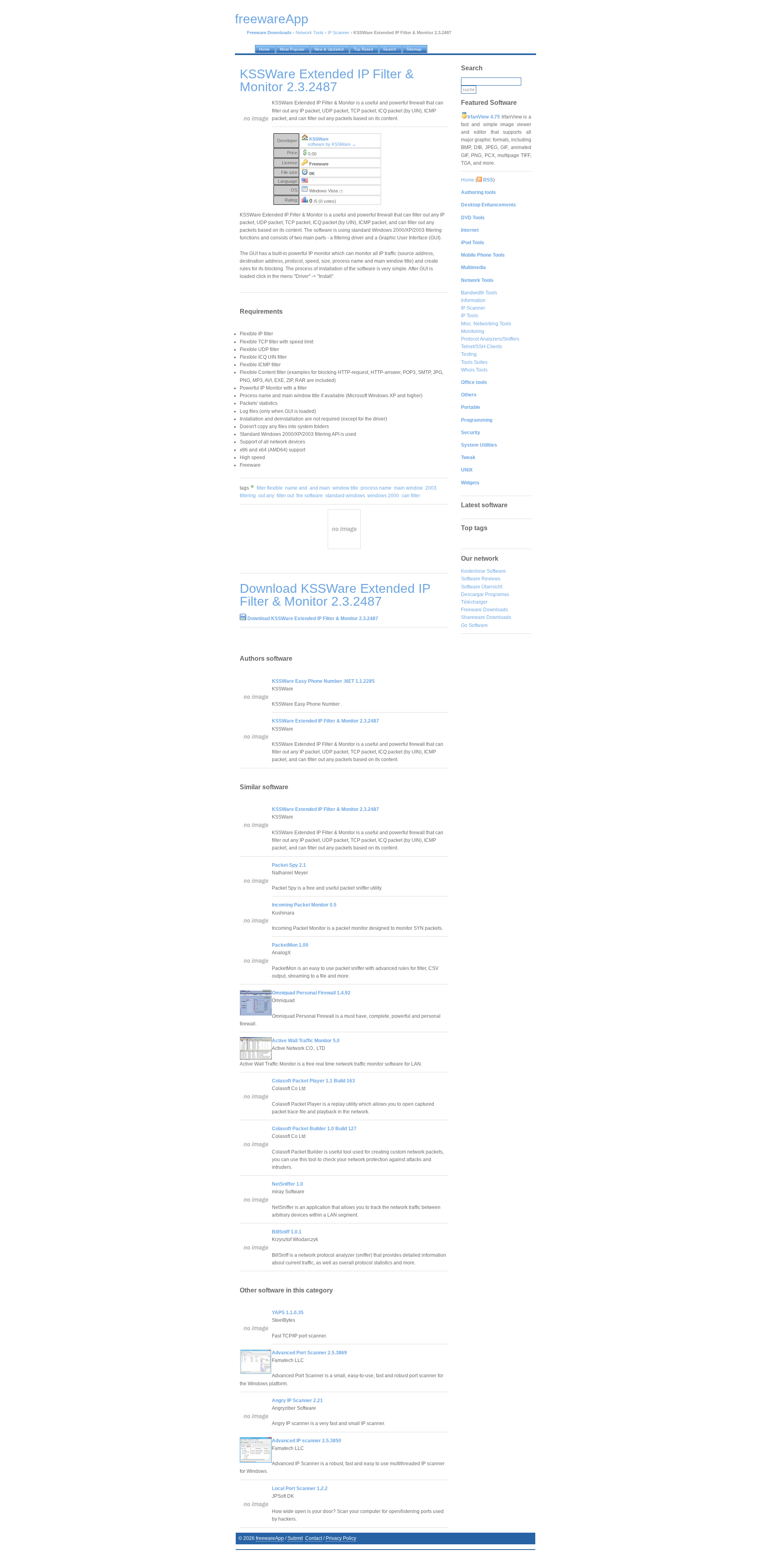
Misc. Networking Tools (486, 324)
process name (376, 488)
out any (266, 495)
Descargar (472, 594)
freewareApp (270, 1538)
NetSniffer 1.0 (287, 1184)
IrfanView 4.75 (483, 117)
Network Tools (310, 32)
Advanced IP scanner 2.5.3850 (306, 1441)
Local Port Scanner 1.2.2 (300, 1488)
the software (309, 495)
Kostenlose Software (483, 571)
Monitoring (472, 331)
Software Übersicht (481, 587)
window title (345, 488)
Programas (497, 594)
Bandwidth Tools (479, 293)
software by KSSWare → (332, 144)
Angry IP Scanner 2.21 (297, 1400)
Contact (313, 1538)
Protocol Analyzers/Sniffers (490, 339)
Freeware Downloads (484, 610)
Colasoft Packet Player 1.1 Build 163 (313, 1081)
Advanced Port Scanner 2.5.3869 (309, 1353)
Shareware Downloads (486, 617)
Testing (469, 354)
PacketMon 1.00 (290, 945)
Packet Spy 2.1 (289, 865)
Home (467, 180)
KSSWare (318, 139)
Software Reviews (480, 579)
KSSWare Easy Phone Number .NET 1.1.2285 (323, 681)
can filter (411, 495)
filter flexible (270, 488)
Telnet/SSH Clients (481, 346)
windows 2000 (383, 495)
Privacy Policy (341, 1538)
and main (320, 488)
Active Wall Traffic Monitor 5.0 (306, 1040)
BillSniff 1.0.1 (287, 1232)
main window (408, 488)
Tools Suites (474, 362)
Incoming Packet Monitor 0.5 (304, 905)
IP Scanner (338, 32)
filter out (285, 495)
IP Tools (469, 316)
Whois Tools (474, 370)
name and (296, 488)
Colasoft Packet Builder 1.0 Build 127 (314, 1128)
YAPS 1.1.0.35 (288, 1312)
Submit (295, 1538)
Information (473, 300)
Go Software (474, 625)
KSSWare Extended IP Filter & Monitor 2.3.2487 (325, 721)
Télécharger (474, 602)
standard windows (345, 495)
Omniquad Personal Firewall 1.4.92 (311, 993)
